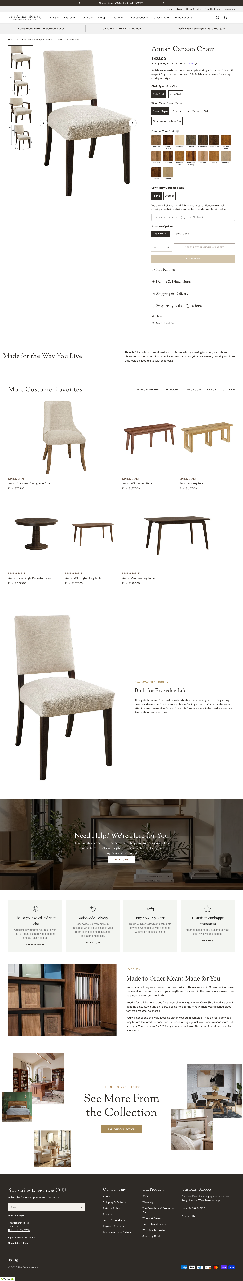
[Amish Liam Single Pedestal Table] (36, 532)
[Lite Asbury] (168, 156)
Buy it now (193, 258)
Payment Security (113, 1226)
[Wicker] (168, 172)
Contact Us (229, 9)
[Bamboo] (179, 140)
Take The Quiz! (216, 28)
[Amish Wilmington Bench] (150, 437)
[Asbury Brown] (168, 140)
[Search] (217, 17)
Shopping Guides (152, 1236)
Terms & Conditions (114, 1220)
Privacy (107, 1214)
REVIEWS (207, 940)
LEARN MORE (93, 942)
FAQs (179, 9)
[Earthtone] (214, 140)
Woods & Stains (151, 1218)
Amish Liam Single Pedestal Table (29, 578)
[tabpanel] (121, 492)
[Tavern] (156, 172)
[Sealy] (214, 156)
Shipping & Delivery (114, 1202)
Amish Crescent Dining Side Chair (29, 483)
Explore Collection (54, 28)
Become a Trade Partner (117, 1232)
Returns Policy (111, 1208)
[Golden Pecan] (226, 140)
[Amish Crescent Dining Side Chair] (64, 437)
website (177, 209)
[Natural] (203, 156)
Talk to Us (121, 859)
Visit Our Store (212, 9)
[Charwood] (203, 140)
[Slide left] (44, 123)
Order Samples (193, 9)
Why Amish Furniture (154, 1230)
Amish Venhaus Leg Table (138, 578)
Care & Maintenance (154, 1224)
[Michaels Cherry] (191, 156)
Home (11, 39)
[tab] (148, 390)
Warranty (147, 1202)
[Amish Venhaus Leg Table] (178, 532)
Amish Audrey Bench (192, 483)
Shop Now (135, 28)
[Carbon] (191, 140)
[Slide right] (133, 123)
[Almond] (156, 140)
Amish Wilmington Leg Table (83, 578)
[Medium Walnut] (179, 156)
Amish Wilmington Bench (138, 483)
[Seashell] (226, 156)
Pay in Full (160, 233)
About (170, 9)
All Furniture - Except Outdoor (36, 39)
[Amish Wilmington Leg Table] (93, 532)
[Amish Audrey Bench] (207, 437)
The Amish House (28, 1267)
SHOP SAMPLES (35, 944)
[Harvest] (156, 156)
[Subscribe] (81, 1207)
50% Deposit (183, 233)
